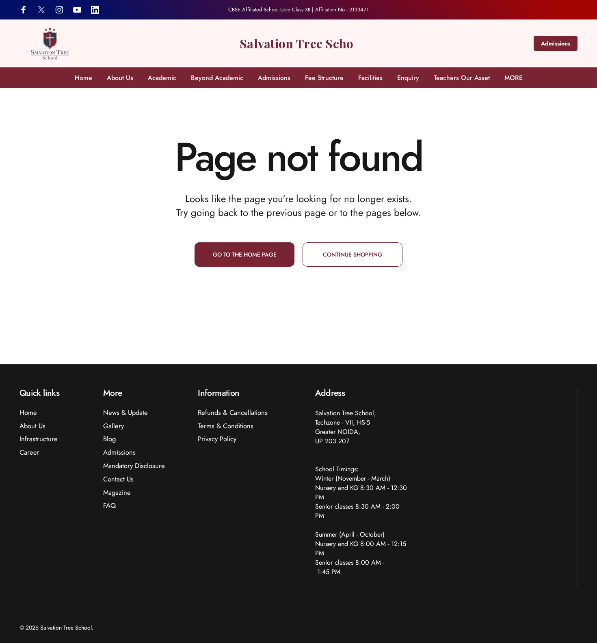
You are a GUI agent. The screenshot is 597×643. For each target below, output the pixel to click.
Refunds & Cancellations (233, 412)
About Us (32, 426)
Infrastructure (38, 439)
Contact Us (118, 479)
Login (568, 10)
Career (29, 452)
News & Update (125, 412)
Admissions (555, 43)
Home (28, 412)
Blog (109, 439)
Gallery (113, 426)
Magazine (117, 492)
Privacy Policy (217, 439)
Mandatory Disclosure (134, 466)
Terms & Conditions (225, 426)
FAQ (109, 505)
